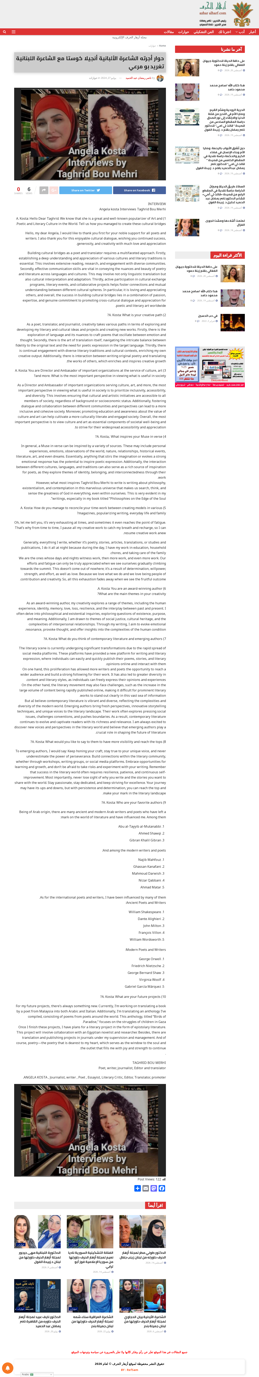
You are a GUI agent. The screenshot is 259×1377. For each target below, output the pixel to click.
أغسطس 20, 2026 (233, 70)
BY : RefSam (129, 1370)
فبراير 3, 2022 (208, 320)
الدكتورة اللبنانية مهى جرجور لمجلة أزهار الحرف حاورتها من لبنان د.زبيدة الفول (40, 1257)
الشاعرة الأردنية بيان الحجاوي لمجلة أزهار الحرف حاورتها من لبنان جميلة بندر (145, 1321)
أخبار (252, 31)
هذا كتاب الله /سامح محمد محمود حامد (227, 87)
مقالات (169, 31)
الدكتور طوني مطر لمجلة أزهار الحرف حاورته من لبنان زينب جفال (143, 1255)
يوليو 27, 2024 (108, 78)
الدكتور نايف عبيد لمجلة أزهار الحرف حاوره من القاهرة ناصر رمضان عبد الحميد (40, 1321)
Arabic (26, 1374)
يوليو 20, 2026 (51, 1331)
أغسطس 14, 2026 (154, 1262)
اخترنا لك (224, 31)
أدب (242, 31)
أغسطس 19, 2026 (233, 94)
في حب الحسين (208, 315)
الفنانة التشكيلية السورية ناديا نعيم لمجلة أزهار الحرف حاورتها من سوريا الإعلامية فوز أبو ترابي (90, 1259)
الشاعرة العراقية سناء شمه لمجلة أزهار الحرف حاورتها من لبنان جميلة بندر (92, 1321)
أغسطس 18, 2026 (233, 230)
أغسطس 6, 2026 (155, 1331)
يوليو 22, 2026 (104, 1331)
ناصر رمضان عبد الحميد (138, 78)
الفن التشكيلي (204, 31)
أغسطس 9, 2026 (49, 1267)
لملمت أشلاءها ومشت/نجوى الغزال (225, 222)
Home (162, 45)
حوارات (183, 31)
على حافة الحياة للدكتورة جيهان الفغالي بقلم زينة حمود (224, 62)
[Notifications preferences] (7, 1368)
